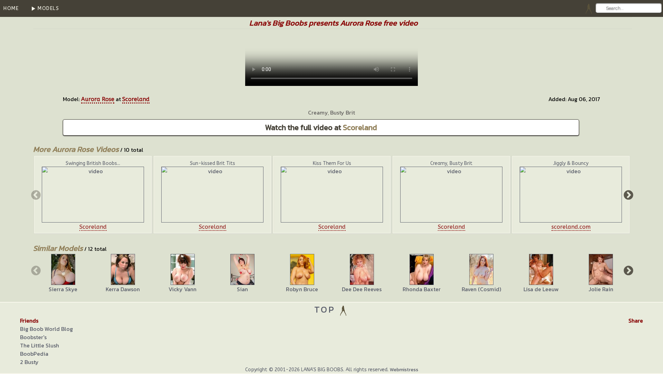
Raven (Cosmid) (481, 289)
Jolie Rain (600, 289)
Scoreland (136, 99)
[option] (93, 194)
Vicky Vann (182, 289)
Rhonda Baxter (422, 289)
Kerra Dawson (123, 289)
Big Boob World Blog (46, 329)
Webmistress (404, 369)
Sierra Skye (63, 289)
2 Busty (29, 362)
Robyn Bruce (302, 289)
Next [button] (628, 194)
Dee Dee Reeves (362, 289)
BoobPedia (34, 354)
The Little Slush (39, 345)
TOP (326, 309)
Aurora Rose (97, 99)
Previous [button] (35, 194)
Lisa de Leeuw (541, 289)
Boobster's (33, 337)
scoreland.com (570, 227)
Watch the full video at (321, 127)
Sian (242, 289)
